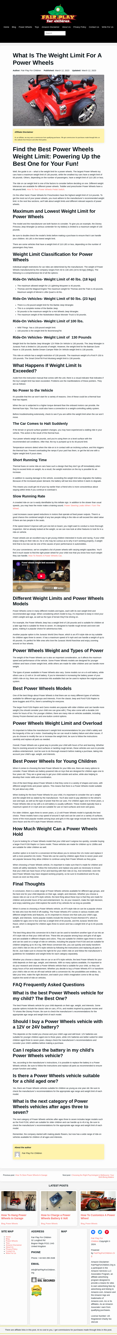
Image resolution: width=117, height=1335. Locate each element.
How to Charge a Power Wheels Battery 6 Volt (55, 1217)
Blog (3, 1224)
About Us (9, 1247)
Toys (8, 1243)
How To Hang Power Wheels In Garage (13, 1217)
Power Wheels (12, 1224)
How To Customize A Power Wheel (98, 1217)
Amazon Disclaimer (14, 1245)
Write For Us (11, 1253)
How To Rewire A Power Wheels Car (45, 556)
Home (8, 1237)
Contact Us (10, 1251)
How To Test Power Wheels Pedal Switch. (46, 189)
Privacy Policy (11, 1249)
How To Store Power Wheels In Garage (31, 1175)
